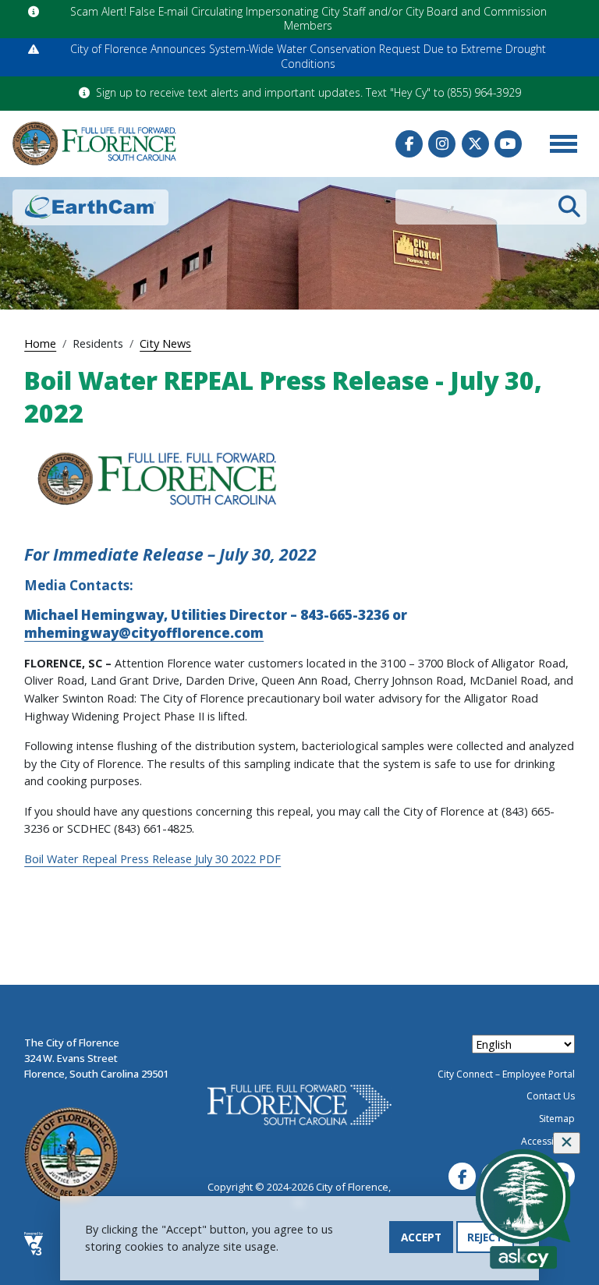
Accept (421, 1237)
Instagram (441, 144)
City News (165, 343)
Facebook (409, 144)
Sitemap (557, 1118)
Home (40, 343)
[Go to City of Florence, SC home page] (94, 143)
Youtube (508, 144)
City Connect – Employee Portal (506, 1074)
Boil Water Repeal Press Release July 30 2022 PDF (152, 858)
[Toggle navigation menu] (563, 143)
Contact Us (550, 1096)
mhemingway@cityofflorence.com (144, 633)
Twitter (475, 144)
